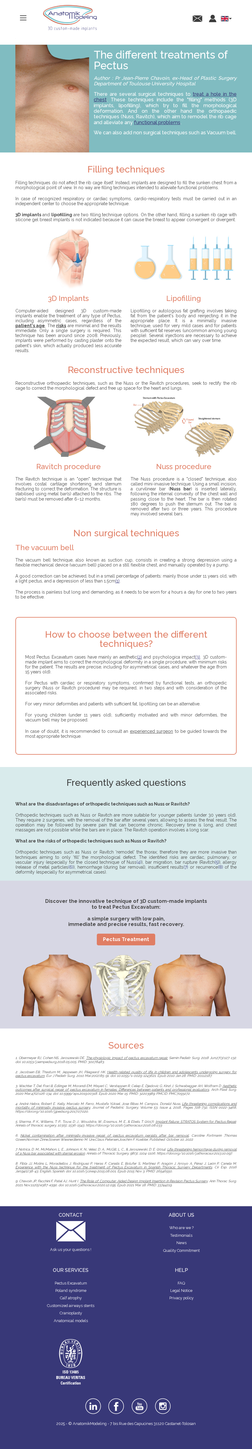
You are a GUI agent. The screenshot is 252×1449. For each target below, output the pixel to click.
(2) (139, 657)
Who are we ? (181, 1227)
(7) (185, 867)
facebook (116, 1400)
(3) (197, 657)
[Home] (70, 18)
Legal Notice (181, 1290)
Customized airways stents (70, 1305)
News (181, 1242)
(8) (220, 867)
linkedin (93, 1400)
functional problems (157, 122)
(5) (217, 862)
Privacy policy (181, 1298)
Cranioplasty (71, 1313)
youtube (139, 1400)
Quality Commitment (181, 1250)
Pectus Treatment (126, 939)
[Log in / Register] (212, 18)
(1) (117, 580)
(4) (138, 862)
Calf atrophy (71, 1298)
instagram (163, 1402)
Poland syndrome (70, 1290)
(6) (70, 867)
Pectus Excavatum (71, 1283)
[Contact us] (197, 18)
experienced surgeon (151, 731)
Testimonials (181, 1235)
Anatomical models (71, 1320)
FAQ (181, 1283)
